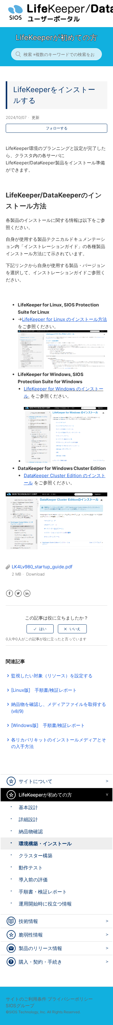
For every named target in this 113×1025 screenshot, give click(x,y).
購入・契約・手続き (40, 962)
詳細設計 (28, 819)
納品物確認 (31, 831)
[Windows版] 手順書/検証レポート (48, 725)
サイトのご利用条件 (26, 999)
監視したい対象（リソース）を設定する (52, 676)
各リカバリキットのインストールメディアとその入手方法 (58, 743)
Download (35, 574)
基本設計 (28, 807)
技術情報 (28, 921)
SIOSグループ (20, 1005)
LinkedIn (27, 593)
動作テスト (31, 868)
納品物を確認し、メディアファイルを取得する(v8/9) (58, 707)
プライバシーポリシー (70, 999)
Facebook (9, 593)
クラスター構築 (35, 856)
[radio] (40, 628)
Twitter (18, 593)
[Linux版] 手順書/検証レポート (44, 690)
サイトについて (35, 781)
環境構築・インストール (45, 843)
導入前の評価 (33, 880)
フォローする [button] (56, 128)
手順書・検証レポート (43, 892)
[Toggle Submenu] (105, 781)
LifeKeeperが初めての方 (45, 795)
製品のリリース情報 (40, 948)
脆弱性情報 (31, 935)
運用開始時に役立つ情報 (45, 904)
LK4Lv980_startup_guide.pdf (42, 567)
